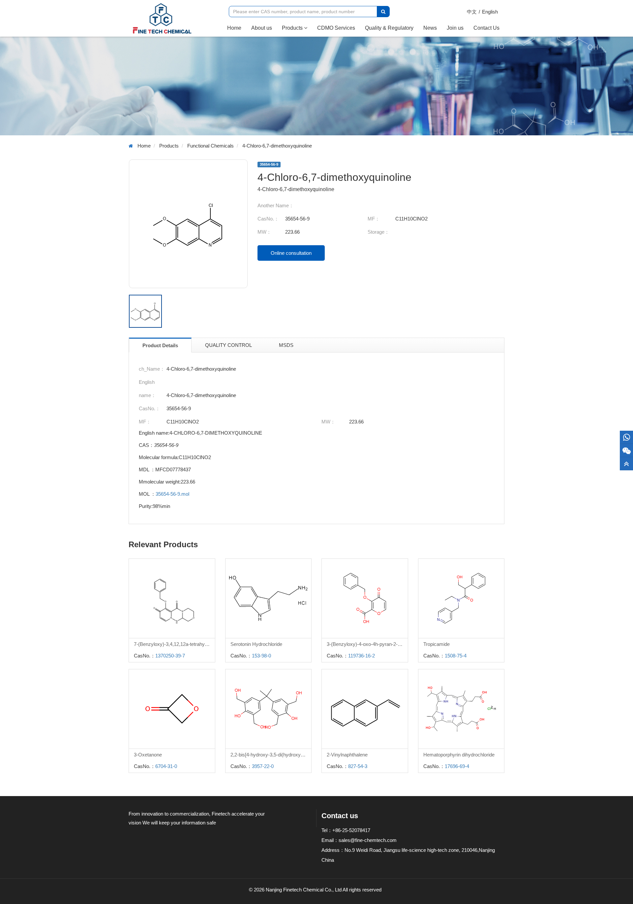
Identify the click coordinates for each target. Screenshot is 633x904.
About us (261, 28)
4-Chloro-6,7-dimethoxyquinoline (277, 146)
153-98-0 (261, 655)
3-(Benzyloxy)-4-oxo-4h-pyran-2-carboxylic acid (367, 644)
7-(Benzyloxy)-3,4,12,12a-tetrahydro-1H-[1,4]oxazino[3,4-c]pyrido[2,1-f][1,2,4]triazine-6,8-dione (174, 644)
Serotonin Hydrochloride (256, 644)
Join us (455, 28)
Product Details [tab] (160, 345)
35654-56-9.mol (172, 494)
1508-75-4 (456, 655)
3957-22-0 (263, 766)
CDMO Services (336, 28)
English (490, 12)
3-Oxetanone (148, 754)
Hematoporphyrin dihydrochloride (459, 754)
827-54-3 (357, 766)
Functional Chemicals (210, 146)
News (430, 28)
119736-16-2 (361, 655)
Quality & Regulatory (389, 28)
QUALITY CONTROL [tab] (228, 345)
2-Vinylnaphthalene (347, 754)
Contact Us (486, 28)
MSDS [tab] (286, 345)
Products (293, 28)
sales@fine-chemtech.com (368, 840)
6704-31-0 (166, 766)
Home (236, 28)
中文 (472, 12)
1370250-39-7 (170, 655)
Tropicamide (436, 644)
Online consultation (291, 253)
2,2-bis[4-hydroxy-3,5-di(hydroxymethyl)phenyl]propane (271, 754)
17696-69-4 (457, 766)
